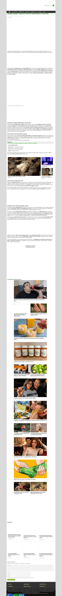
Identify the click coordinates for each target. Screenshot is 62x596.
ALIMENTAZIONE (33, 11)
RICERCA (10, 17)
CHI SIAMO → (10, 584)
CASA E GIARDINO (14, 11)
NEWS (44, 11)
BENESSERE (27, 11)
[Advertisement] (30, 60)
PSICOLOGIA (39, 11)
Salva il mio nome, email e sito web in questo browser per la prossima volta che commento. (21, 577)
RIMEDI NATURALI (21, 11)
